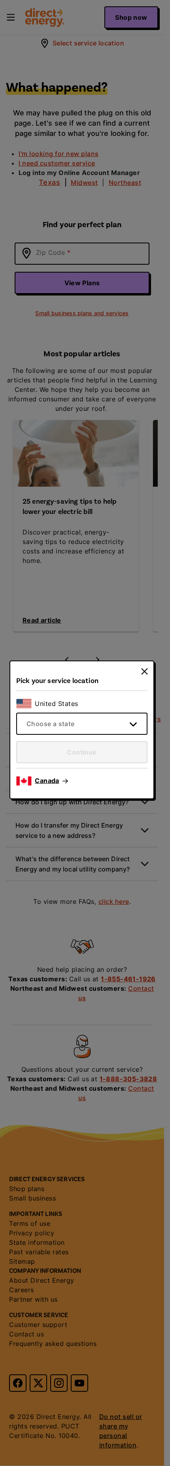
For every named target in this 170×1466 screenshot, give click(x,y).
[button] (51, 781)
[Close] (144, 671)
